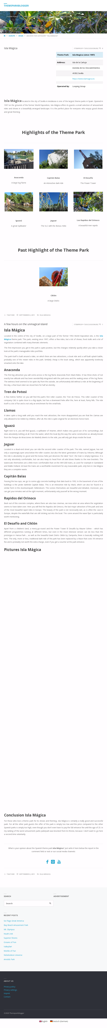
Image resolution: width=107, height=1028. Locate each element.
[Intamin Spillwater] (19, 202)
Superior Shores (10, 938)
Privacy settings (10, 990)
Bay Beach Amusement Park (16, 925)
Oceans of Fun (10, 942)
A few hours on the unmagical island (25, 324)
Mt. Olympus (9, 929)
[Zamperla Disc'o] (53, 277)
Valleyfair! (8, 946)
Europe (12, 36)
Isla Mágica (10, 48)
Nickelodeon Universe (13, 955)
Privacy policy (9, 986)
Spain (20, 36)
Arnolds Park (9, 959)
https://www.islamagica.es (83, 78)
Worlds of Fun (10, 951)
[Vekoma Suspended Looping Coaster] (53, 202)
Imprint (7, 993)
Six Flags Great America (14, 921)
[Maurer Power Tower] (88, 159)
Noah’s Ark (8, 933)
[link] (42, 27)
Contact (7, 996)
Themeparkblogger (16, 5)
